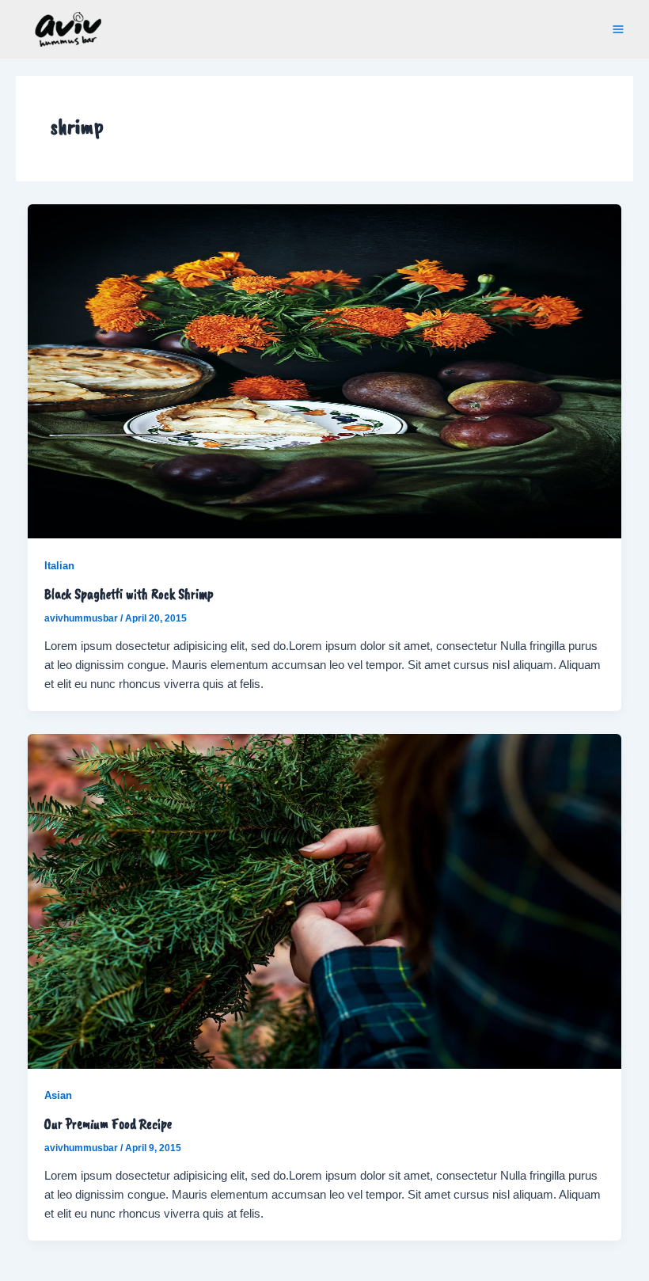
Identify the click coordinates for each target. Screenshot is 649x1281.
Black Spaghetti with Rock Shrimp (129, 593)
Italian (59, 566)
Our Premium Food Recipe (108, 1123)
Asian (58, 1095)
